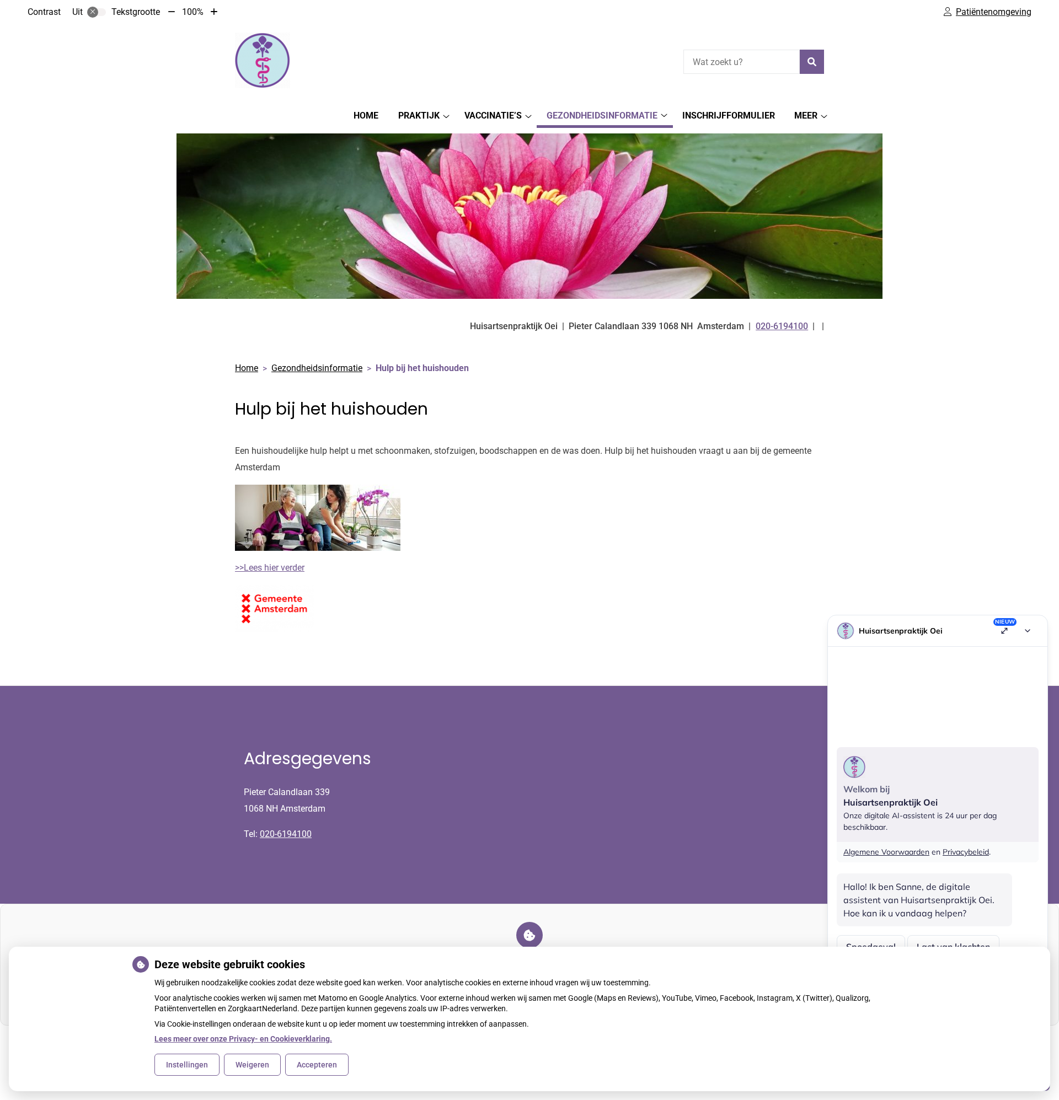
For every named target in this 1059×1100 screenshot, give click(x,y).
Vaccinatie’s (493, 115)
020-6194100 (286, 834)
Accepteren (317, 1064)
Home (366, 115)
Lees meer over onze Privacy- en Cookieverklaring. (243, 1038)
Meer (805, 115)
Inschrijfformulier (728, 115)
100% (193, 12)
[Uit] (96, 12)
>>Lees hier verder (269, 567)
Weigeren (252, 1064)
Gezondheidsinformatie (602, 115)
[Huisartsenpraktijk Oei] (262, 60)
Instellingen (187, 1064)
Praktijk (419, 115)
